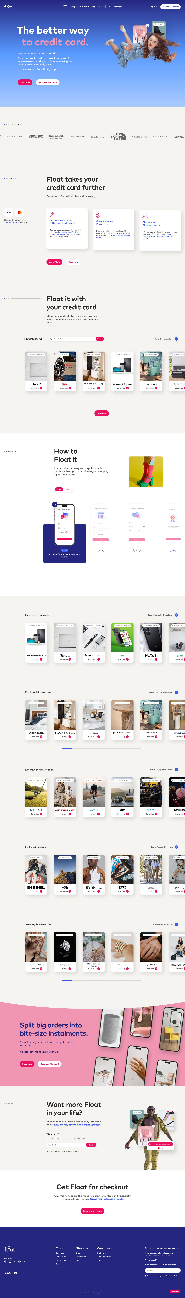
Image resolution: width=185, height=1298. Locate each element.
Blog (93, 7)
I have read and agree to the (163, 1276)
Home (65, 6)
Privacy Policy (61, 1260)
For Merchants (115, 7)
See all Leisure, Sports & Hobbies (159, 770)
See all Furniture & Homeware (161, 692)
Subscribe (91, 1145)
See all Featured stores (164, 339)
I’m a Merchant (79, 1138)
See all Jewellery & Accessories (160, 924)
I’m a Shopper (54, 1138)
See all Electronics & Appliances (160, 615)
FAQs (78, 1260)
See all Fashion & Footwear (162, 847)
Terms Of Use (61, 1257)
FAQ (100, 7)
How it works (83, 7)
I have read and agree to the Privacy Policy (65, 1151)
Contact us (60, 1253)
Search (99, 339)
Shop (73, 7)
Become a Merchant (103, 1257)
